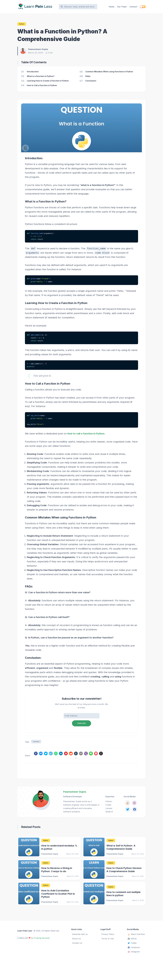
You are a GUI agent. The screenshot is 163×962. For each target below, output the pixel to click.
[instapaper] (101, 754)
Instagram (135, 951)
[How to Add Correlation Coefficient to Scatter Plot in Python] (28, 893)
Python (21, 24)
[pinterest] (66, 754)
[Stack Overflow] (127, 803)
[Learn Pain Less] (37, 6)
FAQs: (29, 586)
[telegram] (51, 754)
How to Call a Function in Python (47, 383)
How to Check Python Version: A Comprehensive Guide (124, 870)
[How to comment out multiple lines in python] (94, 893)
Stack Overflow (138, 934)
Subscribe (81, 723)
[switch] (143, 6)
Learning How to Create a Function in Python (56, 303)
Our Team (122, 6)
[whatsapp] (56, 754)
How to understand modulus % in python (59, 847)
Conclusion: (33, 657)
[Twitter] (127, 809)
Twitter (134, 943)
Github (134, 938)
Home (111, 6)
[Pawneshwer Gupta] (24, 51)
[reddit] (71, 754)
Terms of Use (107, 938)
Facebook (135, 947)
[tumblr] (76, 754)
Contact (133, 6)
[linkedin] (61, 754)
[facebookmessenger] (41, 754)
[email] (81, 754)
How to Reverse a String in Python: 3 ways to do (56, 870)
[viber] (86, 754)
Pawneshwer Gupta (74, 791)
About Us (76, 938)
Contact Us (77, 943)
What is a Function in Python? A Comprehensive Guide (62, 35)
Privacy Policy (107, 934)
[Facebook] (134, 809)
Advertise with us (80, 934)
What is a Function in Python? (45, 201)
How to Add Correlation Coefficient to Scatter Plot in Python (58, 893)
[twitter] (46, 754)
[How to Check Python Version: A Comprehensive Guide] (94, 869)
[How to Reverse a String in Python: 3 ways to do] (28, 869)
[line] (91, 754)
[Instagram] (134, 803)
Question (36, 741)
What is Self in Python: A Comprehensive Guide (120, 847)
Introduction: (34, 158)
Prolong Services (42, 938)
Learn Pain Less (24, 931)
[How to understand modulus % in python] (28, 847)
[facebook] (36, 754)
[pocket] (96, 754)
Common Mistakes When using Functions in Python (60, 517)
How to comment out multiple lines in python (123, 894)
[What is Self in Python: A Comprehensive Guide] (94, 847)
